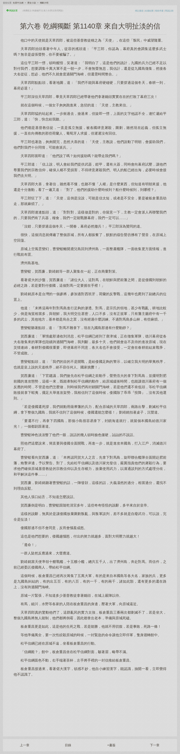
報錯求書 (159, 11)
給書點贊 (149, 11)
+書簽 (111, 745)
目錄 (68, 745)
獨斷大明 (44, 3)
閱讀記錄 (169, 11)
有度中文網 (18, 3)
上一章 (24, 745)
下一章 (154, 745)
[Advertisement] (90, 704)
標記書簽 (139, 11)
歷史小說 (31, 3)
